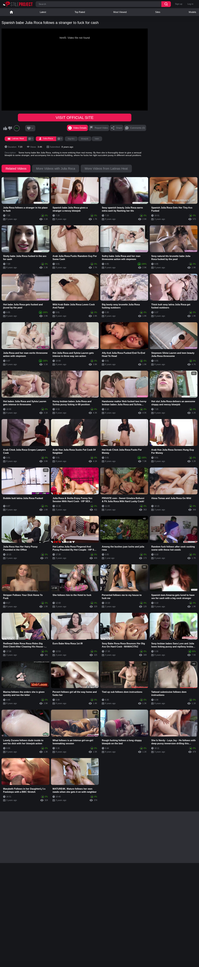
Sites (157, 12)
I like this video (5, 128)
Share (119, 128)
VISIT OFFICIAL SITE (75, 117)
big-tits (71, 139)
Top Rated (80, 12)
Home (11, 12)
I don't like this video (10, 128)
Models (192, 12)
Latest (43, 12)
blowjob (84, 139)
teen (97, 139)
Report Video (101, 128)
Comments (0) (137, 128)
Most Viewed (120, 12)
